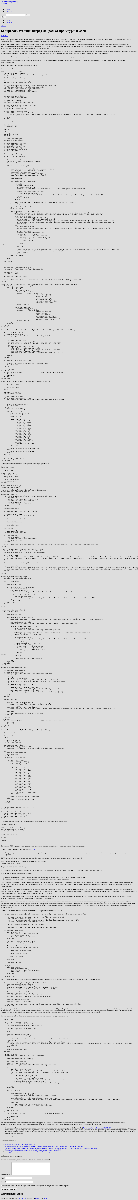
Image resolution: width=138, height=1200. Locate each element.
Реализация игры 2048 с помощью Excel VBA (20, 1144)
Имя (3, 1178)
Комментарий (6, 1174)
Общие (3, 26)
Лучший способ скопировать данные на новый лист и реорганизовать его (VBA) (33, 1150)
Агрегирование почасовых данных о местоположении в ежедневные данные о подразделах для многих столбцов (44, 1146)
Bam (45, 1198)
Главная (7, 9)
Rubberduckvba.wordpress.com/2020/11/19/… (98, 1128)
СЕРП (33, 849)
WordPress (38, 1198)
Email (3, 1182)
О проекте (8, 11)
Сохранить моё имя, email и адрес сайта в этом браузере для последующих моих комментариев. (36, 1186)
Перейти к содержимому (9, 2)
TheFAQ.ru (22, 1198)
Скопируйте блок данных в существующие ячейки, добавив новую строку (30, 1152)
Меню (3, 17)
